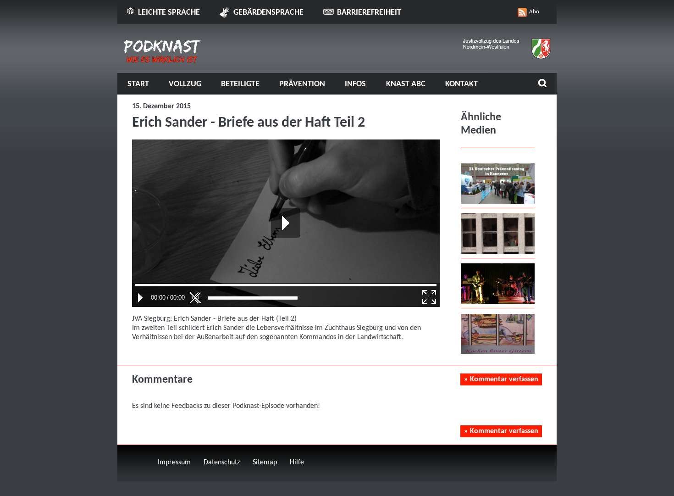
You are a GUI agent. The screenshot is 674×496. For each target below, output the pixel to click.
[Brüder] (498, 302)
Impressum (174, 462)
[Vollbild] (429, 297)
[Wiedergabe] (140, 298)
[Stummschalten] (195, 298)
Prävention (302, 84)
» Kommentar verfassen (501, 379)
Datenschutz (222, 462)
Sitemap (265, 462)
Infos (355, 84)
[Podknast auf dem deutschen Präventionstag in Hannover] (498, 202)
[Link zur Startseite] (162, 60)
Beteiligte (240, 84)
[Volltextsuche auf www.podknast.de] (542, 84)
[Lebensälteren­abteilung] (498, 252)
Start (138, 84)
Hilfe (297, 462)
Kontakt (461, 84)
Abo (534, 12)
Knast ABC (405, 84)
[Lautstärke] (252, 298)
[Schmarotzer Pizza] (498, 352)
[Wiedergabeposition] (285, 285)
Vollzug (185, 84)
